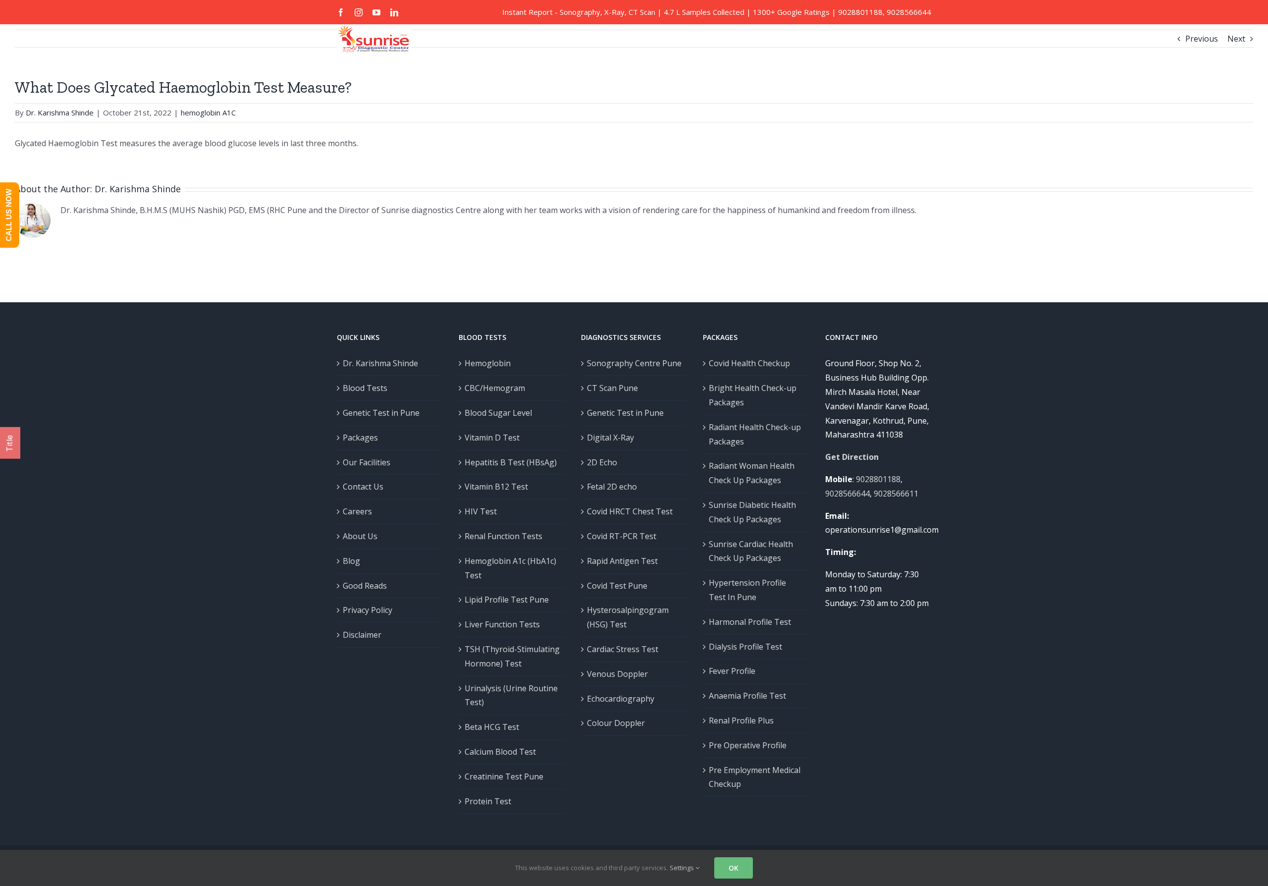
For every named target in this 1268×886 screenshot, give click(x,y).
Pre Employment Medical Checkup (754, 777)
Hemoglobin (488, 363)
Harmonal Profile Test (750, 621)
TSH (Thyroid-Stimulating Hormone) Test (512, 656)
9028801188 (860, 12)
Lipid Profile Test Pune (507, 599)
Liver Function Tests (502, 624)
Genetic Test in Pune (381, 412)
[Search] (354, 97)
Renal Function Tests (503, 536)
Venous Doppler (617, 673)
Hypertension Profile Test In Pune (747, 590)
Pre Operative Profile (748, 745)
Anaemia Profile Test (747, 695)
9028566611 (896, 493)
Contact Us (363, 486)
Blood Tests (365, 388)
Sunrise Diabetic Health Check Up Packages (752, 512)
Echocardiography (620, 698)
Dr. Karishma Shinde (138, 189)
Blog (351, 560)
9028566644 (909, 12)
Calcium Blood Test (500, 751)
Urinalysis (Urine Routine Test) (511, 695)
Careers (357, 511)
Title (9, 443)
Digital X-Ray (610, 437)
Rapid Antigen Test (622, 560)
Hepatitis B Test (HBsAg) (511, 462)
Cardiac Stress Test (622, 649)
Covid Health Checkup (749, 363)
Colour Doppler (616, 723)
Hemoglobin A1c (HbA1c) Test (510, 568)
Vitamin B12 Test (496, 486)
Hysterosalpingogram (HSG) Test (628, 617)
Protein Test (488, 801)
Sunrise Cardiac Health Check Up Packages (751, 551)
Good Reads (365, 585)
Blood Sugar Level (498, 412)
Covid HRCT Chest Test (630, 511)
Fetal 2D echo (612, 486)
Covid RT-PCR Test (621, 536)
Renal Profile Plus (741, 720)
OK (734, 868)
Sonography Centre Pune (634, 363)
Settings (682, 867)
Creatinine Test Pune (504, 776)
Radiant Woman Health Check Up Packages (751, 473)
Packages (360, 437)
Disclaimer (362, 634)
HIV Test (481, 511)
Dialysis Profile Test (745, 646)
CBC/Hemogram (495, 388)
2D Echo (602, 462)
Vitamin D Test (492, 437)
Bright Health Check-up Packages (752, 395)
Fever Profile (732, 670)
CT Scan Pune (612, 388)
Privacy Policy (367, 610)
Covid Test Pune (617, 585)
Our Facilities (366, 462)
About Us (360, 536)
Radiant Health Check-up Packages (755, 434)
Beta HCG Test (492, 726)
